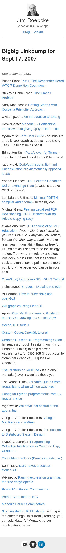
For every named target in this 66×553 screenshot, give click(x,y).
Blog (26, 32)
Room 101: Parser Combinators (25, 489)
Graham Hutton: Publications (23, 511)
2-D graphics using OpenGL (22, 306)
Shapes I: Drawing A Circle (40, 286)
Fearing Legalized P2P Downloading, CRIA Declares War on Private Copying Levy (29, 214)
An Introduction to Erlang (42, 117)
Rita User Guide (32, 136)
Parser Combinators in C (20, 497)
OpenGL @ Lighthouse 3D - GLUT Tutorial (33, 279)
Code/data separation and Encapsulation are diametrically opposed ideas (31, 169)
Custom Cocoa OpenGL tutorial (25, 332)
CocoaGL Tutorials (15, 325)
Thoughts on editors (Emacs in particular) (32, 458)
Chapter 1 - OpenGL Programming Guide (32, 340)
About (38, 32)
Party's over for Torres (41, 152)
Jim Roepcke (33, 20)
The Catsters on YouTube (20, 370)
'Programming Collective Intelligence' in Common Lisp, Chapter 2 (31, 446)
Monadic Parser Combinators (23, 504)
